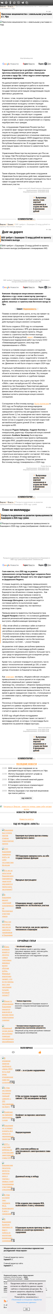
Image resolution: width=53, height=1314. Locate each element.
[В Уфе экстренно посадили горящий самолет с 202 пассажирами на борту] (8, 1097)
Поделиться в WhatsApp (14, 3)
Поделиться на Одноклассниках (10, 3)
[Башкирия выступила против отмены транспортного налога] (8, 837)
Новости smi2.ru (26, 819)
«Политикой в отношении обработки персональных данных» (26, 1300)
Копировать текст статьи (27, 3)
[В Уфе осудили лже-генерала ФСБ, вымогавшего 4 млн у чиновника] (8, 1204)
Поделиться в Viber (18, 3)
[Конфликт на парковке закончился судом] (8, 1116)
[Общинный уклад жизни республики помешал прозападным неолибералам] (8, 1034)
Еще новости (26, 798)
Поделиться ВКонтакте (2, 3)
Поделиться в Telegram (23, 3)
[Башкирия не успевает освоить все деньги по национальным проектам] (8, 1132)
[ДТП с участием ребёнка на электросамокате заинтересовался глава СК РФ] (8, 1151)
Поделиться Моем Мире (6, 3)
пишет (30, 337)
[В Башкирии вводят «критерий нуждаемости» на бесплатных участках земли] (8, 905)
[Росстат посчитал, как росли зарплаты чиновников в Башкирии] (8, 928)
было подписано (41, 404)
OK (26, 1309)
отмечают (10, 677)
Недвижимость (29, 308)
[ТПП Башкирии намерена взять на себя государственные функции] (8, 857)
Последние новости (26, 764)
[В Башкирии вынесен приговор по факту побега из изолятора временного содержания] (8, 1230)
